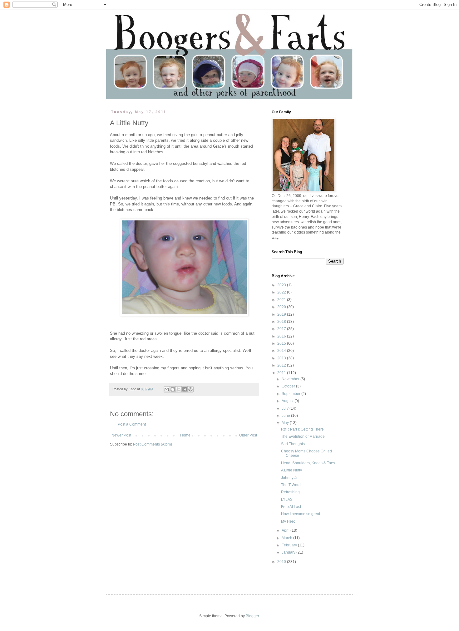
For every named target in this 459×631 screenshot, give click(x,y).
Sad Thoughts (293, 444)
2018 (282, 321)
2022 (282, 292)
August (288, 401)
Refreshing (290, 492)
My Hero (288, 521)
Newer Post (121, 435)
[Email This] (167, 389)
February (290, 545)
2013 (282, 358)
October (289, 386)
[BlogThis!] (173, 389)
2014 (282, 350)
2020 (282, 307)
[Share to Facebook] (184, 389)
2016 (282, 336)
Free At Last (291, 507)
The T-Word (291, 485)
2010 (282, 562)
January (289, 552)
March (287, 538)
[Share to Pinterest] (190, 389)
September (291, 394)
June (286, 415)
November (291, 379)
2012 (282, 365)
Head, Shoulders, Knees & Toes (308, 463)
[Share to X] (178, 389)
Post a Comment (132, 424)
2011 (282, 373)
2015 (282, 343)
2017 (282, 329)
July (285, 408)
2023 (282, 285)
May (286, 423)
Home (185, 435)
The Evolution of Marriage (303, 436)
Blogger (252, 616)
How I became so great (300, 514)
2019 (282, 314)
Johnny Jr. (289, 478)
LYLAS (287, 499)
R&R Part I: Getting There (302, 429)
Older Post (248, 435)
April (286, 530)
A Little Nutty (291, 470)
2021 (282, 300)
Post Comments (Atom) (152, 444)
